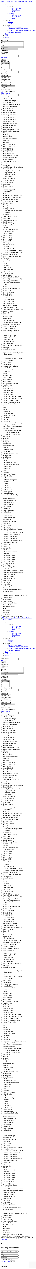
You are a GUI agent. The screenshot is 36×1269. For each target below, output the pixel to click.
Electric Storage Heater (10, 224)
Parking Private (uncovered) (11, 402)
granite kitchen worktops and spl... (13, 309)
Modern (5, 373)
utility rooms (6, 582)
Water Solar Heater (8, 605)
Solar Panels (6, 508)
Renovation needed (8, 445)
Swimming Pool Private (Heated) (13, 540)
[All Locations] (12, 47)
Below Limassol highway (10, 157)
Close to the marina (8, 180)
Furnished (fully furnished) (11, 277)
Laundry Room (7, 354)
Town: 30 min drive (9, 561)
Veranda (5, 588)
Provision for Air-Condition (11, 432)
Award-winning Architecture (11, 131)
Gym (4, 315)
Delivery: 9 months (8, 209)
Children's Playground (9, 174)
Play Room (6, 417)
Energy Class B (7, 235)
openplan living (7, 385)
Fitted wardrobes (8, 269)
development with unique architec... (13, 210)
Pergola (5, 409)
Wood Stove (6, 614)
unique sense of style (9, 578)
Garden (5, 286)
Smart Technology (8, 504)
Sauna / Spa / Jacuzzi (9, 474)
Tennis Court (7, 544)
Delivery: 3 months (8, 205)
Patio (4, 408)
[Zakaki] (12, 45)
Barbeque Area (7, 137)
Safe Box (5, 461)
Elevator (5, 227)
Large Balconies (8, 343)
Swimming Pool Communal (11, 535)
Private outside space (9, 428)
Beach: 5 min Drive (9, 152)
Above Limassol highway (10, 100)
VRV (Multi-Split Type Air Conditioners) (15, 595)
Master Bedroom (8, 368)
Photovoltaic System (9, 415)
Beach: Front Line (8, 154)
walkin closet (7, 599)
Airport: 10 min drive (9, 112)
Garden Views (7, 290)
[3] (5, 68)
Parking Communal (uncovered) (12, 398)
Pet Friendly (6, 411)
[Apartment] (9, 53)
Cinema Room (7, 176)
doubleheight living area (10, 220)
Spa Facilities (7, 512)
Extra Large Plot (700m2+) (11, 254)
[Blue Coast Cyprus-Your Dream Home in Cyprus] (16, 1)
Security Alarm (7, 487)
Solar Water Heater (8, 510)
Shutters (5, 497)
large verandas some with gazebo (13, 353)
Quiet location (7, 436)
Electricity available (9, 226)
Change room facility (9, 173)
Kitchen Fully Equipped (10, 336)
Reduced (5, 440)
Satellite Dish (7, 466)
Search (3, 59)
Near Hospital (7, 381)
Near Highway (7, 379)
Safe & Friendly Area (9, 462)
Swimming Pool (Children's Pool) (13, 533)
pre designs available (9, 425)
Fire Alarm (6, 262)
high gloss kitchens (8, 320)
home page (4, 1239)
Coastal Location (8, 186)
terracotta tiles (7, 548)
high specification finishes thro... (12, 322)
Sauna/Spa (6, 472)
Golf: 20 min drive (8, 300)
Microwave (6, 372)
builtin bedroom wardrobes (11, 161)
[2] (5, 66)
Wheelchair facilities (9, 607)
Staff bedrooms (7, 516)
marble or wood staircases (10, 366)
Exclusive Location (8, 248)
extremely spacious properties (12, 256)
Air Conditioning (8, 110)
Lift (4, 356)
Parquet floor (7, 406)
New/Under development (10, 383)
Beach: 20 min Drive (9, 148)
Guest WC (6, 313)
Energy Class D (7, 239)
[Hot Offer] (8, 88)
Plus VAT (6, 419)
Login (12, 1261)
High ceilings (7, 318)
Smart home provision (9, 500)
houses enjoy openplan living (11, 324)
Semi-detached (7, 491)
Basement (6, 140)
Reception (6, 438)
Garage (5, 284)
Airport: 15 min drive (9, 114)
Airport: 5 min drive (9, 121)
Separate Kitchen (8, 493)
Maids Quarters (7, 362)
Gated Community (8, 292)
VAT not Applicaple (9, 586)
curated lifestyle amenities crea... (12, 197)
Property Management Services (12, 430)
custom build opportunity (10, 199)
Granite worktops (8, 311)
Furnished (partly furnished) (11, 282)
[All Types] (9, 49)
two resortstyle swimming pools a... (13, 571)
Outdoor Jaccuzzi (8, 389)
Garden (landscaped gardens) (11, 288)
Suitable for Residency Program (12, 529)
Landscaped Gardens (9, 341)
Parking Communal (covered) (12, 396)
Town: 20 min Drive (9, 559)
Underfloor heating (8, 576)
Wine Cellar (6, 610)
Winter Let (6, 612)
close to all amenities (9, 178)
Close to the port (8, 182)
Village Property (8, 591)
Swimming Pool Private (10, 538)
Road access (6, 451)
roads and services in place (11, 453)
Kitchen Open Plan (8, 337)
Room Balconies (8, 459)
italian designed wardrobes (11, 330)
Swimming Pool (7, 531)
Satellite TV (6, 468)
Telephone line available (10, 542)
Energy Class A (7, 233)
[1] (5, 65)
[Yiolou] (12, 42)
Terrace (5, 546)
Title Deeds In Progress (10, 552)
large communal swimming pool (12, 345)
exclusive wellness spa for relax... (13, 250)
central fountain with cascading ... (13, 167)
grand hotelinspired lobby (10, 307)
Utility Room (7, 580)
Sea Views (6, 481)
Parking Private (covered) (10, 400)
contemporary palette (9, 190)
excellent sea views (8, 245)
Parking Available (8, 394)
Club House (6, 184)
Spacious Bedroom (8, 514)
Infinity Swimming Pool (10, 326)
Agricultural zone (8, 108)
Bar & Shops (7, 135)
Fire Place (6, 265)
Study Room (6, 527)
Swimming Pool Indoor (10, 536)
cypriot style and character (11, 201)
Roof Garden (7, 455)
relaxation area (7, 444)
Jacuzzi (5, 334)
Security (5, 485)
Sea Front (6, 478)
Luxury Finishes (8, 360)
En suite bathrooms (8, 231)
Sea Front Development (10, 480)
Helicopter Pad (7, 317)
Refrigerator (6, 442)
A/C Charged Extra (8, 99)
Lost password (5, 1261)
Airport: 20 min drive (9, 116)
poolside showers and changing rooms (14, 423)
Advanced (4, 57)
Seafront (5, 483)
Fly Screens (6, 271)
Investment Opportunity (10, 328)
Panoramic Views (8, 392)
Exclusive (6, 246)
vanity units (6, 584)
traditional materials (8, 569)
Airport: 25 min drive (9, 118)
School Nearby (7, 476)
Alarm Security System (10, 123)
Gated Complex (7, 294)
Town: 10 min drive (9, 555)
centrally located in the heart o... (12, 171)
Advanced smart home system (12, 104)
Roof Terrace (7, 457)
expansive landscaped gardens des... (13, 252)
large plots (6, 347)
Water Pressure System (10, 603)
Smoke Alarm (7, 506)
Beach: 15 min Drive (9, 146)
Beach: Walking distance (10, 155)
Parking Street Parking (9, 404)
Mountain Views (8, 375)
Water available (7, 601)
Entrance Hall (7, 241)
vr (3, 593)
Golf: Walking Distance (10, 305)
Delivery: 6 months (8, 207)
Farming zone (7, 258)
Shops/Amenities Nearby (10, 495)
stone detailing (7, 519)
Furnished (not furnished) (10, 281)
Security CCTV (7, 489)
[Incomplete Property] (8, 89)
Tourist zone (6, 553)
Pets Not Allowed (8, 413)
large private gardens (9, 349)
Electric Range (7, 222)
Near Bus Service (8, 377)
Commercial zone (8, 188)
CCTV (5, 163)
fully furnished (7, 275)
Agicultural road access (10, 106)
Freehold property (8, 273)
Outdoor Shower (8, 390)
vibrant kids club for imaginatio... (13, 589)
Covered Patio (7, 191)
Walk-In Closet (7, 597)
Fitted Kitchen (7, 267)
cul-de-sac (6, 193)
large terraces (7, 351)
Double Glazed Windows (10, 216)
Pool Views (6, 421)
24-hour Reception (8, 97)
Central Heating (7, 169)
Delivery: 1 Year (8, 203)
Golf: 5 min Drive (8, 303)
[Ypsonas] (12, 44)
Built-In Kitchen (8, 159)
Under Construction (9, 574)
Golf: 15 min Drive (8, 298)
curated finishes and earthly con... (13, 195)
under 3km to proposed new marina (13, 572)
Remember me (7, 1259)
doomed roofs (7, 214)
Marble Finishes (7, 364)
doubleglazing (7, 218)
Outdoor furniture (8, 387)
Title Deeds (6, 550)
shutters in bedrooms (9, 499)
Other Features (5, 93)
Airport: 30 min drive (9, 119)
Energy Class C (7, 237)
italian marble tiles (8, 332)
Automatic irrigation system (11, 129)
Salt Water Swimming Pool (11, 464)
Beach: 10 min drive (9, 144)
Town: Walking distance (10, 567)
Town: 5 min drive (8, 563)
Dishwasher (6, 212)
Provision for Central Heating (12, 434)
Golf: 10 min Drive (8, 296)
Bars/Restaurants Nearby (10, 138)
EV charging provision (10, 243)
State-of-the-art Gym (9, 517)
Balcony (5, 133)
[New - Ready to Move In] (8, 91)
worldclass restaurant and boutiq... (13, 616)
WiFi (4, 608)
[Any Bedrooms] (5, 63)
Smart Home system (9, 502)
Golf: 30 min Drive (8, 301)
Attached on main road (10, 125)
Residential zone (8, 449)
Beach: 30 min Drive (9, 150)
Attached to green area (9, 127)
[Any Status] (8, 86)
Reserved (5, 447)
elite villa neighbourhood (10, 229)
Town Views (6, 565)
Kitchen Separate (8, 339)
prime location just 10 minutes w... (13, 426)
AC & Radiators (8, 102)
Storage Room (7, 525)
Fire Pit (5, 263)
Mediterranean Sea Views (10, 370)
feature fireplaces (8, 260)
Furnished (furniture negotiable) (12, 279)
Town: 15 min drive (9, 557)
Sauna (4, 470)
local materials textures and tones (13, 358)
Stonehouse (6, 523)
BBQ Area (6, 142)
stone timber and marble (10, 521)
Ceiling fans (6, 165)
